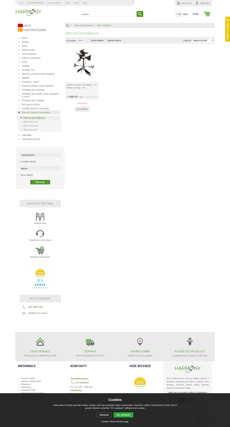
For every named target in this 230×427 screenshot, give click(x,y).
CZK (179, 14)
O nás (67, 2)
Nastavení (104, 415)
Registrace (187, 3)
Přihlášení (205, 3)
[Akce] (41, 26)
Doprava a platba (54, 2)
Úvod (21, 2)
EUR (185, 14)
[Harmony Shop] (28, 12)
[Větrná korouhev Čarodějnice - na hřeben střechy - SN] (83, 79)
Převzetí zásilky (28, 378)
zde (126, 421)
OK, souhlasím (123, 415)
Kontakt (76, 2)
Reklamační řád (28, 390)
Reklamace (26, 387)
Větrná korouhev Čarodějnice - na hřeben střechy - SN (81, 86)
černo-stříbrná (26, 175)
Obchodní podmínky (35, 2)
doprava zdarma (114, 40)
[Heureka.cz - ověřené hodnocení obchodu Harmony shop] (40, 289)
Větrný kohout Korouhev (83, 25)
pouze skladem (97, 40)
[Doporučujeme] (41, 30)
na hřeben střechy (28, 161)
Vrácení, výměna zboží (31, 381)
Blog (85, 2)
